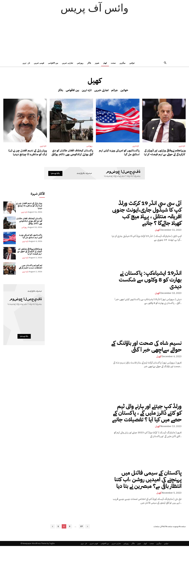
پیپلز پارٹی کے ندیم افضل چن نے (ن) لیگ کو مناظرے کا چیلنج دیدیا (27, 152)
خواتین (132, 63)
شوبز (97, 63)
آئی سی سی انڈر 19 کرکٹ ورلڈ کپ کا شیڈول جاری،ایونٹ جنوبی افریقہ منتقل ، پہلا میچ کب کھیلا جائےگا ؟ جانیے (147, 213)
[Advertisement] (94, 38)
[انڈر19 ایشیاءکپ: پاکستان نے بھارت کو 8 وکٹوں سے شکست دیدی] (80, 287)
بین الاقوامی (53, 63)
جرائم (114, 90)
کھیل (105, 63)
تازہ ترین (26, 63)
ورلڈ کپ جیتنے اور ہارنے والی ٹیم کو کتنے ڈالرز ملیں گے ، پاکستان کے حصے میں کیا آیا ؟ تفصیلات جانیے (147, 413)
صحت (113, 63)
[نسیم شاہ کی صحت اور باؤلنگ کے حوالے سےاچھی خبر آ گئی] (80, 353)
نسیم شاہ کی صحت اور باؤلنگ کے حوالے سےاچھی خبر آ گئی (146, 346)
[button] (165, 63)
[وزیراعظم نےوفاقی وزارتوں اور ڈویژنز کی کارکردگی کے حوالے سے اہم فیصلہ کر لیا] (164, 120)
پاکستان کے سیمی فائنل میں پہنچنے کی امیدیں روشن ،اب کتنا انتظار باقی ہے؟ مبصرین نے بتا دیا (148, 479)
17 (81, 526)
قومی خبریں (39, 63)
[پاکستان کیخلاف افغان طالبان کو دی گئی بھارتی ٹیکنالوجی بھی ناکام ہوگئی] (71, 120)
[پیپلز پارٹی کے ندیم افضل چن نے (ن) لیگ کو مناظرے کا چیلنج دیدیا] (25, 120)
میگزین (122, 63)
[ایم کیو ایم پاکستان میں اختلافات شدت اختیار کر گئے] (9, 268)
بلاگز (89, 63)
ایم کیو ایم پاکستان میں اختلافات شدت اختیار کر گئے (30, 266)
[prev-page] (52, 526)
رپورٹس (80, 63)
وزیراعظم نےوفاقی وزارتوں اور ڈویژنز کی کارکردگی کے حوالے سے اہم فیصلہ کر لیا (165, 152)
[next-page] (87, 526)
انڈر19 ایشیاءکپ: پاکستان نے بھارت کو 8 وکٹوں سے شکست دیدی (150, 280)
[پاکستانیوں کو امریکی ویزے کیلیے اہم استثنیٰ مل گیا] (117, 120)
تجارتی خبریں (67, 63)
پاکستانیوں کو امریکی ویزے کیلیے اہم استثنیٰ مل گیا (119, 152)
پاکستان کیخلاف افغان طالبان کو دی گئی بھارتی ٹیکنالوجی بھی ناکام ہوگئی (72, 152)
